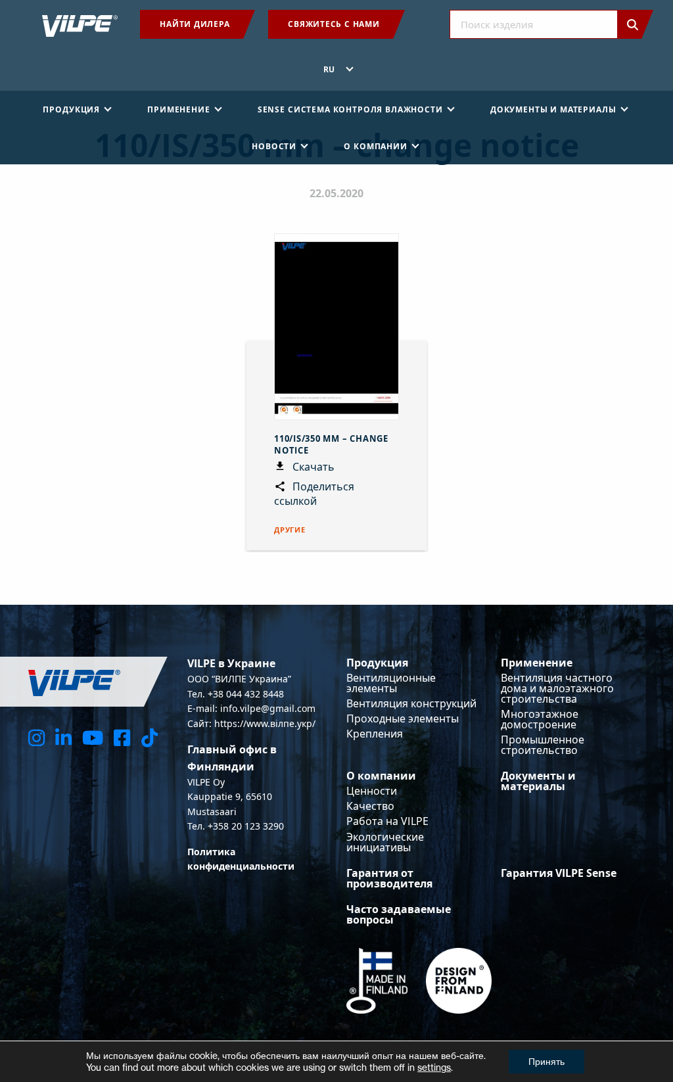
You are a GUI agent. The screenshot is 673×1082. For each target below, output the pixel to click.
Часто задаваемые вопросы (398, 914)
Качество (370, 806)
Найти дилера (194, 24)
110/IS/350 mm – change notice (331, 444)
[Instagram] (36, 737)
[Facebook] (121, 737)
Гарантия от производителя (389, 878)
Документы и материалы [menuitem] (553, 109)
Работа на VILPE (387, 821)
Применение (536, 662)
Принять (546, 1061)
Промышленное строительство (542, 744)
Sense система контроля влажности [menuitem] (350, 109)
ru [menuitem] (329, 69)
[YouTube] (92, 737)
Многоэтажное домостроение (539, 719)
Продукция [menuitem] (71, 109)
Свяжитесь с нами (333, 24)
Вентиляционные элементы (391, 682)
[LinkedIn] (63, 737)
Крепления (374, 733)
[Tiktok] (149, 737)
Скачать (312, 466)
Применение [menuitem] (178, 109)
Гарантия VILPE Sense (558, 873)
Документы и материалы (538, 780)
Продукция (377, 662)
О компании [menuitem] (375, 146)
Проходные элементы (402, 718)
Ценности (371, 791)
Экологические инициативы (385, 842)
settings (434, 1067)
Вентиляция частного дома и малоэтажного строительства (557, 688)
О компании (381, 775)
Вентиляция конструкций (411, 703)
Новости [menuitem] (274, 146)
